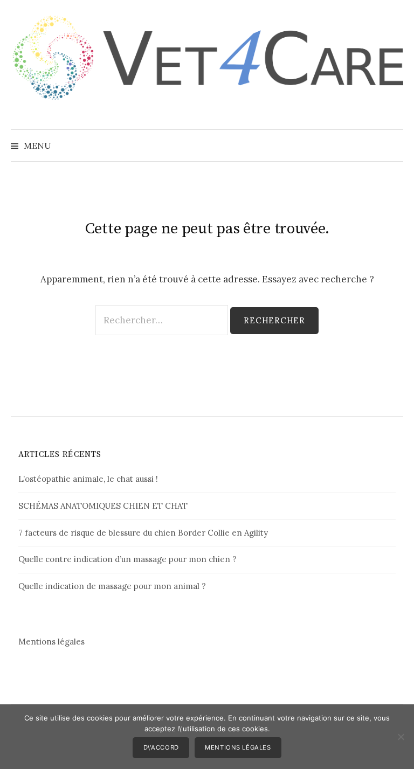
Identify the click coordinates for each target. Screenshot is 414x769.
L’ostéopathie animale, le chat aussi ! (88, 479)
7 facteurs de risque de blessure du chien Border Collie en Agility (143, 533)
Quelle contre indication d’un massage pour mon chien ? (127, 559)
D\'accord (161, 747)
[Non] (400, 736)
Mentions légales (51, 641)
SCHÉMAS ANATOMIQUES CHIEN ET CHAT (103, 506)
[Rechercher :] (394, 145)
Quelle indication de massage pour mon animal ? (112, 586)
